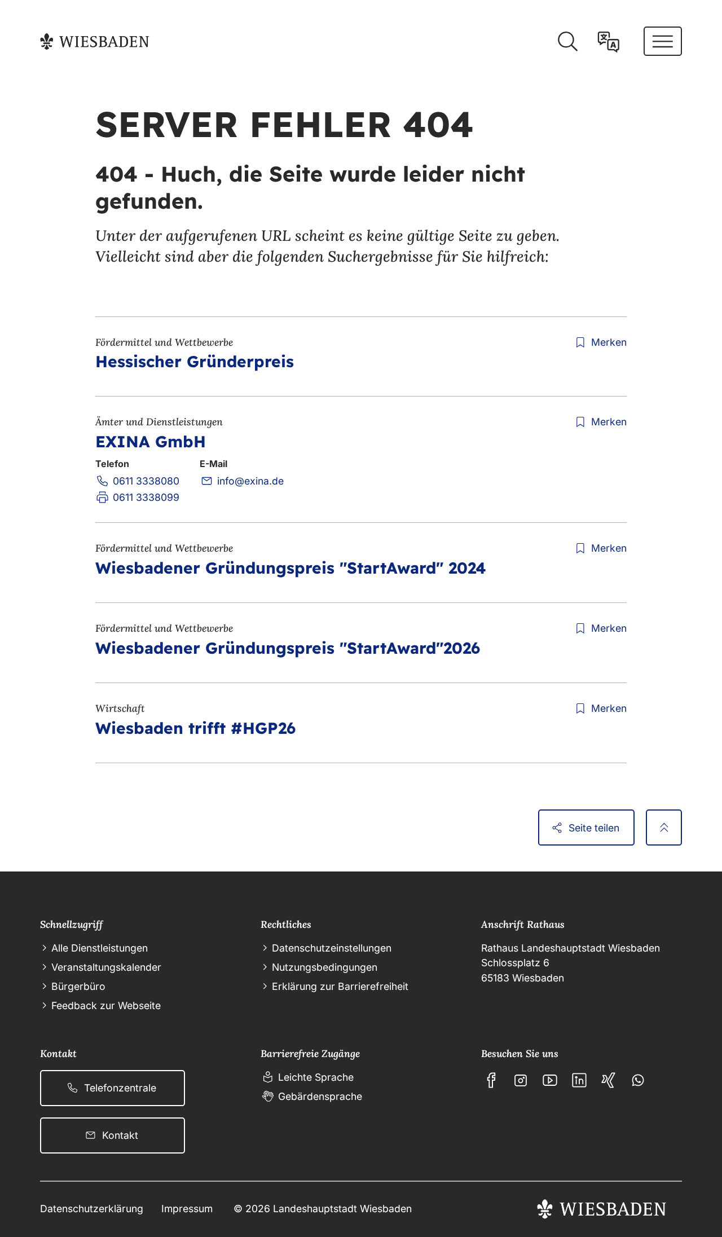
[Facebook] (491, 1080)
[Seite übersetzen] (608, 41)
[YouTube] (550, 1080)
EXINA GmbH (150, 441)
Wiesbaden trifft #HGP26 (195, 728)
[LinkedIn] (579, 1080)
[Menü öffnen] (663, 41)
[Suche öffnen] (567, 41)
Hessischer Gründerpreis (194, 361)
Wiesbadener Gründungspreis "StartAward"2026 (287, 648)
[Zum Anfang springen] (664, 827)
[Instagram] (520, 1080)
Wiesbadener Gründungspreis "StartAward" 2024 (290, 568)
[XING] (608, 1080)
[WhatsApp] (638, 1080)
